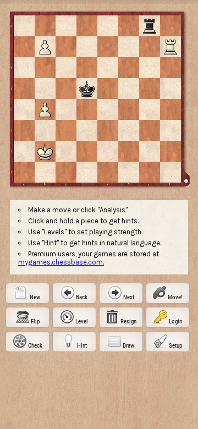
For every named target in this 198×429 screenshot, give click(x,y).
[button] (28, 293)
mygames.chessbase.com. (61, 262)
